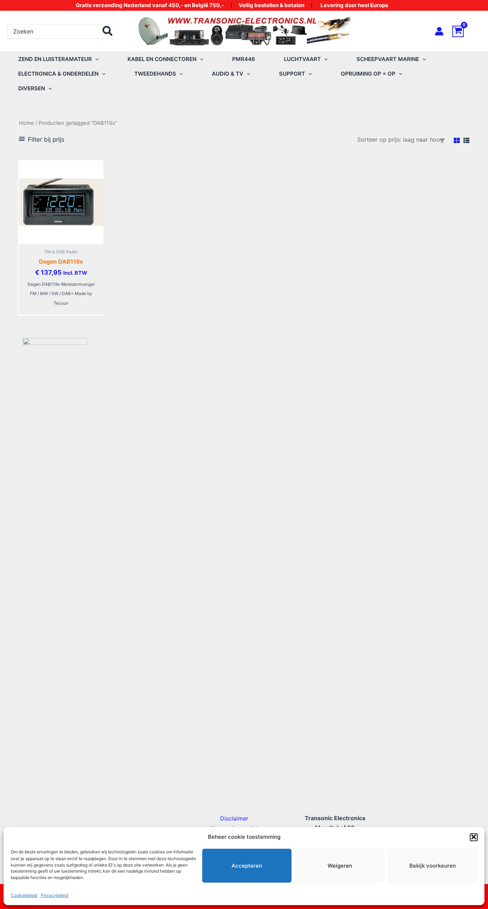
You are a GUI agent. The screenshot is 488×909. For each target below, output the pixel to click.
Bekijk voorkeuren (432, 865)
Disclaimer (234, 818)
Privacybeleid (54, 895)
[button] (473, 837)
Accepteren (246, 865)
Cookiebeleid (24, 895)
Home (26, 123)
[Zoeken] (108, 31)
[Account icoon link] (439, 31)
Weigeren (340, 865)
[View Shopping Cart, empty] (466, 31)
